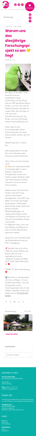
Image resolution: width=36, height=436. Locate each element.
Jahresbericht (5, 431)
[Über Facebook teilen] (6, 302)
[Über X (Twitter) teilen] (10, 302)
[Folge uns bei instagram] (15, 4)
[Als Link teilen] (19, 302)
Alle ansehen (27, 311)
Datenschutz (5, 422)
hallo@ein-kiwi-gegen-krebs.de (10, 389)
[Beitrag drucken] (23, 302)
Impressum (4, 420)
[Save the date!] (18, 322)
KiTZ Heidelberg (6, 424)
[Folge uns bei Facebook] (19, 4)
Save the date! (12, 334)
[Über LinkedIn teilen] (14, 302)
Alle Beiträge (8, 17)
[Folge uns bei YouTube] (22, 4)
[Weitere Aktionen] (30, 26)
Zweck (3, 429)
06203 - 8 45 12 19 (11, 387)
